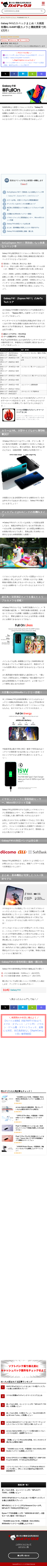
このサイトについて (23, 1544)
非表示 (24, 184)
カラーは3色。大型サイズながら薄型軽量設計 (22, 200)
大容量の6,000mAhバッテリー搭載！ (19, 214)
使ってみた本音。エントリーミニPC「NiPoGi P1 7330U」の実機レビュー (21, 1491)
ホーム (3, 17)
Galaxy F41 (15, 990)
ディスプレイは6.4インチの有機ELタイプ (21, 204)
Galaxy (5, 40)
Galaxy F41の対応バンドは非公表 (18, 224)
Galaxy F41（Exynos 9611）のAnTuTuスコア (23, 196)
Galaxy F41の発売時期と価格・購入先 (20, 231)
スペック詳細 (24, 40)
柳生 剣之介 (13, 43)
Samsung (14, 40)
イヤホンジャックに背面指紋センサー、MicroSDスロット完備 (25, 219)
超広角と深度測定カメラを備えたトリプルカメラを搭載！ (25, 209)
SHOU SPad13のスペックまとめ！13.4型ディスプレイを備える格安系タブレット (23, 1499)
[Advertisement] (23, 148)
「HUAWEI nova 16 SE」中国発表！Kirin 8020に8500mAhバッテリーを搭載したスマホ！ (21, 1522)
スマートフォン (11, 17)
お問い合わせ (24, 1556)
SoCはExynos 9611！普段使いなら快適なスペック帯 (25, 192)
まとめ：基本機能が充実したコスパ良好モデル (23, 227)
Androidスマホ (22, 17)
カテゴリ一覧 (23, 1547)
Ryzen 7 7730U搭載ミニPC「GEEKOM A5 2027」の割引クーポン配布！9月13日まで (23, 1514)
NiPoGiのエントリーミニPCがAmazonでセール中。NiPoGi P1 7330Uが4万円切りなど (22, 1506)
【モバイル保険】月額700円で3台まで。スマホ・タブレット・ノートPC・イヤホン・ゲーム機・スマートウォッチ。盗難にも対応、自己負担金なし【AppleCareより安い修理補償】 (23, 1027)
